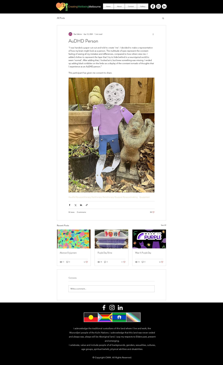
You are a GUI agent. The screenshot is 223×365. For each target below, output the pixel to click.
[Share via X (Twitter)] (75, 205)
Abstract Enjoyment (68, 252)
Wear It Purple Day (143, 252)
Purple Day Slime (105, 252)
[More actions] (153, 34)
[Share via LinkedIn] (81, 205)
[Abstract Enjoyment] (74, 239)
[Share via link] (87, 205)
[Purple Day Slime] (111, 239)
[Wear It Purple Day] (149, 239)
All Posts (61, 18)
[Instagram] (158, 6)
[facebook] (103, 307)
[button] (163, 18)
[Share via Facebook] (70, 205)
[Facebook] (152, 6)
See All (163, 225)
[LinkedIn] (164, 6)
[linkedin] (120, 307)
